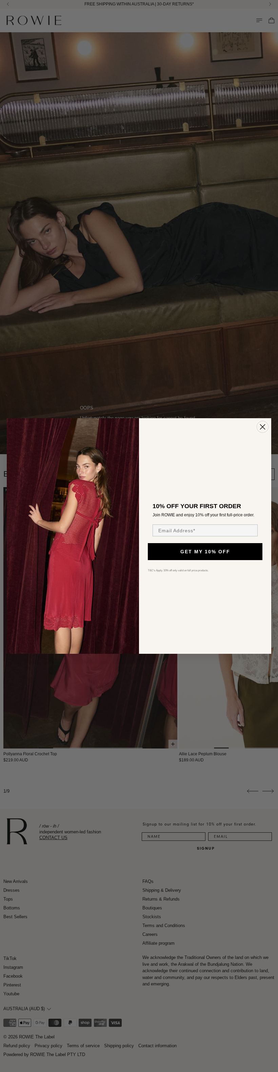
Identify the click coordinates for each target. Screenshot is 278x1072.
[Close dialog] (263, 427)
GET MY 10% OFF (205, 551)
